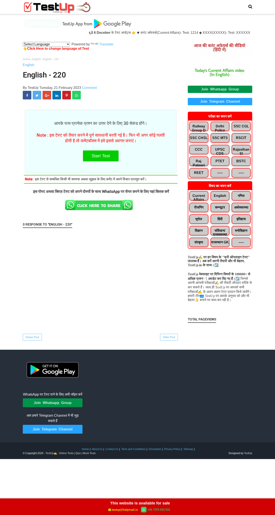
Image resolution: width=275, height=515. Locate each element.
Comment (89, 88)
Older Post (169, 337)
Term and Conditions (133, 449)
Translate (106, 44)
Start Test (101, 155)
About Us (97, 449)
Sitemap (188, 449)
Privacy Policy (172, 449)
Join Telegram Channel (220, 101)
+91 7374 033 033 (159, 509)
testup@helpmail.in (125, 509)
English (28, 65)
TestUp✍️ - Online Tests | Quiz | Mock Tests (71, 453)
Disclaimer (155, 449)
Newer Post (32, 337)
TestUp (248, 453)
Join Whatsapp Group (220, 89)
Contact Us (111, 449)
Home (85, 449)
